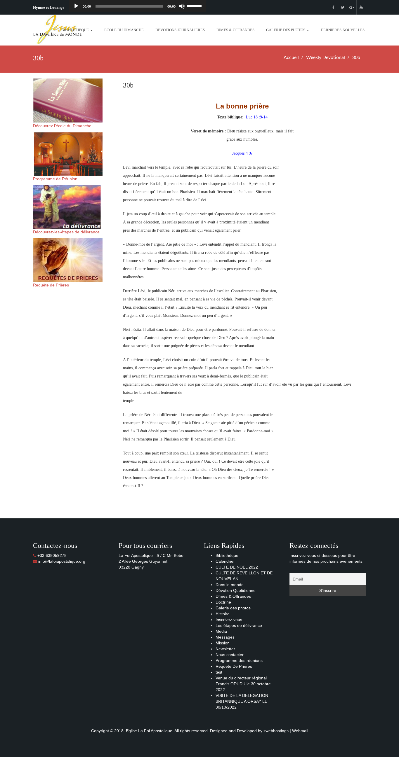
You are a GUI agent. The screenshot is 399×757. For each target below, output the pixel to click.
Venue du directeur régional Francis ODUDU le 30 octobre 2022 (243, 684)
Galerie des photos (286, 30)
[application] (137, 6)
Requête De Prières (234, 666)
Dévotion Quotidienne (236, 590)
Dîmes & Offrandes (235, 30)
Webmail (300, 730)
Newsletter (225, 648)
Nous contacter (230, 654)
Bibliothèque (75, 30)
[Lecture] (76, 6)
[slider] (195, 5)
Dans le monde (230, 584)
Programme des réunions (239, 660)
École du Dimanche (124, 30)
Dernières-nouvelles (343, 30)
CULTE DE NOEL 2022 (237, 567)
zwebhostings (276, 730)
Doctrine (223, 602)
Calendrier (225, 561)
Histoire (223, 613)
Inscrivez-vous (229, 619)
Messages (225, 637)
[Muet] (182, 6)
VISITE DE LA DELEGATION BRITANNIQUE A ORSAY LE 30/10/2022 (242, 701)
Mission (223, 643)
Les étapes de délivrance (239, 625)
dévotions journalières (180, 30)
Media (221, 631)
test (219, 672)
